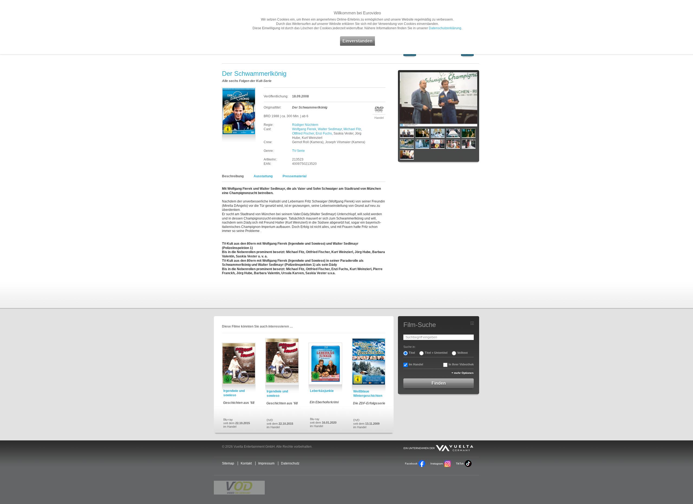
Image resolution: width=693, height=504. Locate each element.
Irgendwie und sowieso (234, 393)
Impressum (266, 463)
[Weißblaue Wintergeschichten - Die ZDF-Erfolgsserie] (368, 361)
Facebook (411, 463)
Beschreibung (233, 176)
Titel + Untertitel (436, 352)
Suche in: (409, 346)
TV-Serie (298, 151)
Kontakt (246, 463)
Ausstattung (263, 176)
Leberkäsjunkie (322, 391)
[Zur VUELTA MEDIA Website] (438, 447)
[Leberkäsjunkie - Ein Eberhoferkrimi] (325, 364)
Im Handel (416, 364)
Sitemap (228, 463)
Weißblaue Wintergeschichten (367, 394)
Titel (412, 352)
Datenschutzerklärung (445, 28)
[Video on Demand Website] (239, 488)
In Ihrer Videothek (461, 364)
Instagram (436, 463)
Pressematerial (294, 176)
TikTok (460, 463)
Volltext (462, 352)
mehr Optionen (463, 372)
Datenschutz (290, 463)
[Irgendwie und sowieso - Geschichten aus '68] (239, 364)
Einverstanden (357, 41)
